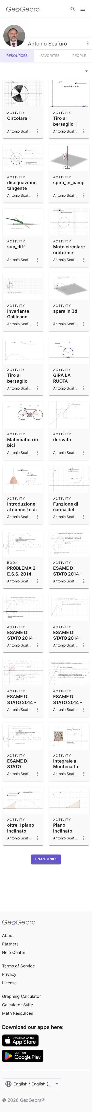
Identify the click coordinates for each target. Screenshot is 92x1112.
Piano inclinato (62, 827)
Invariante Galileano (18, 313)
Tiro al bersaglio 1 (65, 120)
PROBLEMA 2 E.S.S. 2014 (21, 570)
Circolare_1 (19, 118)
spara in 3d (65, 311)
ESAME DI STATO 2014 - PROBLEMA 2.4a (67, 641)
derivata (62, 439)
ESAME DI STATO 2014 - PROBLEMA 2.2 (67, 705)
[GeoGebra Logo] (23, 9)
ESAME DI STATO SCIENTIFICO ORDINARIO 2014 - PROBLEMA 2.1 (22, 775)
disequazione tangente (22, 185)
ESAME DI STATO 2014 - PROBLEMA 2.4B (21, 641)
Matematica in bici (22, 442)
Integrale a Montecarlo (65, 763)
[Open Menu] (83, 9)
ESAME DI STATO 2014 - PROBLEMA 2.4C (67, 576)
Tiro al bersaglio (17, 377)
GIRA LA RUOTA (62, 377)
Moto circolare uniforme (69, 249)
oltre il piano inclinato (20, 827)
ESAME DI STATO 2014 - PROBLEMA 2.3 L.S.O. (21, 705)
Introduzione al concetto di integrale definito (22, 512)
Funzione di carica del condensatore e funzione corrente (68, 515)
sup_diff (16, 246)
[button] (46, 859)
